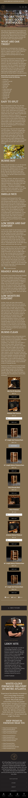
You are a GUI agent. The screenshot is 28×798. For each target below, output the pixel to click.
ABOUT (14, 787)
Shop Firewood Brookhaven (10, 731)
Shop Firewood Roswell (9, 745)
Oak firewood (4, 336)
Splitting (17, 116)
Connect (14, 791)
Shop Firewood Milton (9, 743)
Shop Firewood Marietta (9, 740)
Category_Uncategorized (11, 13)
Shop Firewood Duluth (9, 737)
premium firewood (17, 367)
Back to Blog (15, 607)
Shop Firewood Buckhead (9, 733)
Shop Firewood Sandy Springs (11, 746)
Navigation (14, 779)
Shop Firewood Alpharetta (10, 728)
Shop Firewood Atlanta (9, 729)
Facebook (11, 675)
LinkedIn (6, 675)
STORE (14, 783)
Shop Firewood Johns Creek (10, 739)
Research (12, 168)
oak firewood (11, 164)
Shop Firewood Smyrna (9, 748)
